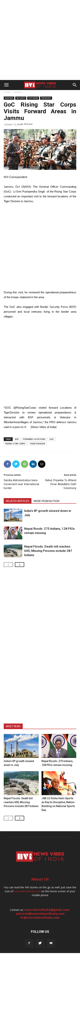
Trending (46, 98)
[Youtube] (51, 943)
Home (7, 92)
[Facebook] (29, 943)
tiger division (37, 443)
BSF (17, 439)
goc (51, 439)
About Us (40, 879)
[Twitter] (40, 943)
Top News (33, 98)
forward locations (34, 439)
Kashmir (18, 92)
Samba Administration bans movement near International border (21, 484)
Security (20, 98)
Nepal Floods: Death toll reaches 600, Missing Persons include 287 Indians (48, 551)
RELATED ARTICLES (17, 501)
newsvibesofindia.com (27, 891)
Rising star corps (15, 443)
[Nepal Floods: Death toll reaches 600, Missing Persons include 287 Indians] (13, 550)
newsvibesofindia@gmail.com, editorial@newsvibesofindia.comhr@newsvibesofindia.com (43, 914)
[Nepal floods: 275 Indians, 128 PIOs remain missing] (13, 533)
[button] (75, 85)
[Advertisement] (40, 40)
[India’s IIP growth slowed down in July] (13, 515)
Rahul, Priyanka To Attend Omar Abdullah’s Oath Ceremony (60, 484)
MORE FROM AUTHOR (47, 501)
